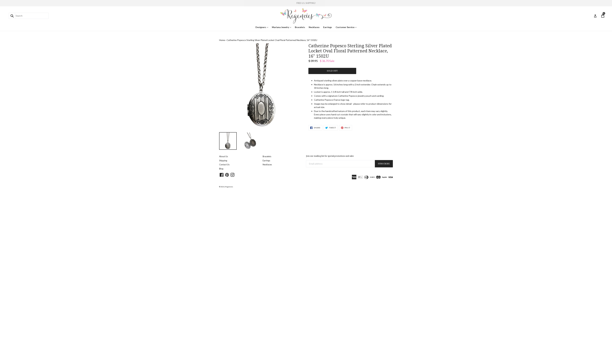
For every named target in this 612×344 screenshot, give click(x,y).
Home (222, 40)
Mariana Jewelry (282, 27)
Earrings (327, 27)
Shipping (223, 160)
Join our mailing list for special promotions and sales (330, 156)
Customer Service (347, 27)
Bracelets (300, 27)
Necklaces (314, 27)
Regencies (229, 187)
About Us (223, 156)
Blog (221, 168)
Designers (262, 27)
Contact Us (224, 164)
